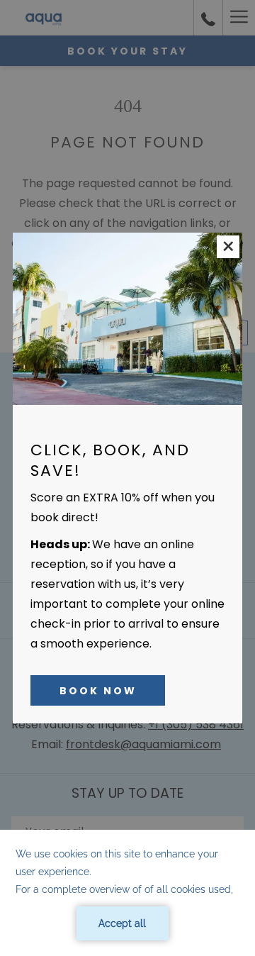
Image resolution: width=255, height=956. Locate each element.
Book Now (98, 691)
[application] (127, 893)
